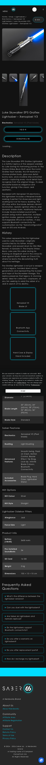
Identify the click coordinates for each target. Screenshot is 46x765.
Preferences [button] (35, 385)
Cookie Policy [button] (21, 382)
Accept (23, 391)
